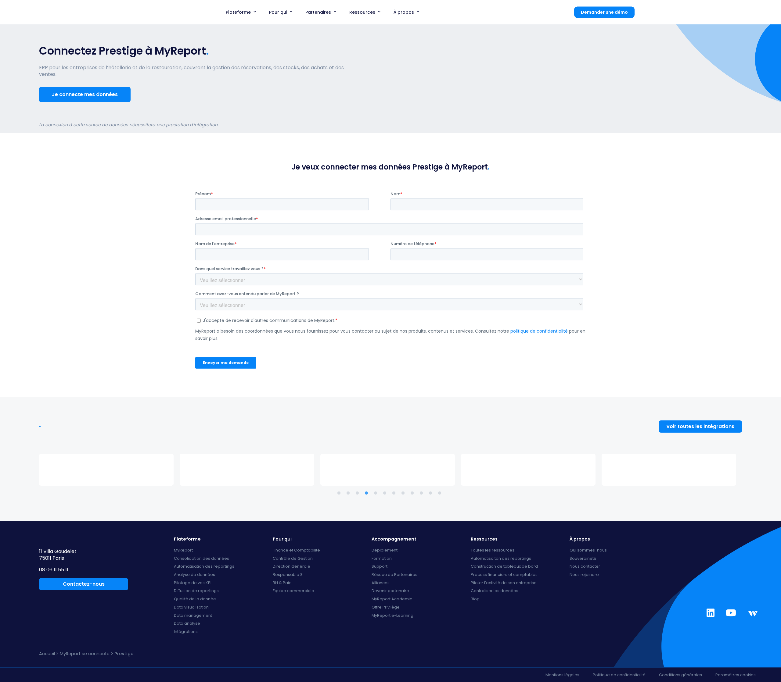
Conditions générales (680, 674)
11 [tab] (432, 493)
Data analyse (187, 623)
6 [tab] (386, 493)
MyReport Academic (392, 599)
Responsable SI (288, 575)
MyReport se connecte (85, 654)
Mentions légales (562, 674)
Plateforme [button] (238, 12)
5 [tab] (377, 493)
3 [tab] (358, 493)
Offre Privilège (386, 607)
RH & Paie (282, 583)
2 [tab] (349, 493)
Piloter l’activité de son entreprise (504, 583)
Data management (193, 615)
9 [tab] (413, 493)
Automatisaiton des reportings (501, 558)
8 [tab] (404, 493)
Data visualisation (191, 607)
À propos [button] (404, 12)
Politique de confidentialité (619, 674)
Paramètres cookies (735, 674)
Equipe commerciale (293, 591)
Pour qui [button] (278, 12)
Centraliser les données (494, 591)
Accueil (47, 654)
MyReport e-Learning (392, 615)
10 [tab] (422, 493)
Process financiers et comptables (504, 575)
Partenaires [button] (318, 12)
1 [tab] (340, 493)
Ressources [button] (362, 12)
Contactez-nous (84, 583)
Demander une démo (604, 12)
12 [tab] (441, 493)
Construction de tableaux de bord (504, 566)
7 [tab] (395, 493)
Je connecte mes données (85, 94)
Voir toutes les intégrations (700, 426)
